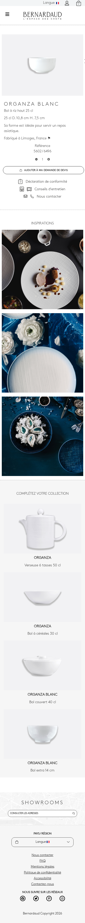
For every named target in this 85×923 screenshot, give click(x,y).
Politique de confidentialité (42, 872)
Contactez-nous (42, 884)
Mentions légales (42, 866)
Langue (49, 3)
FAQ (42, 861)
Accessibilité (42, 878)
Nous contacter (42, 855)
